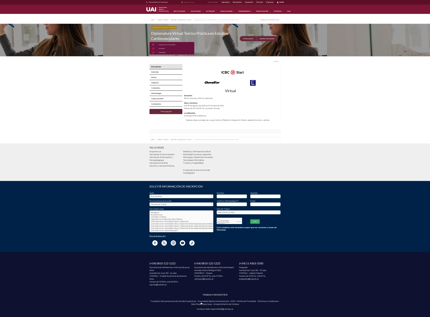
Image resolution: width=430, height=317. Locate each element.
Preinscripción (248, 39)
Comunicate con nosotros (158, 2)
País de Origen (223, 209)
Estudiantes (237, 2)
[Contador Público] (181, 217)
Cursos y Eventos (162, 19)
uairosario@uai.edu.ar (204, 279)
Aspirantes (226, 2)
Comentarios (156, 104)
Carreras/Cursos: (156, 209)
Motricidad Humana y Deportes (197, 154)
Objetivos (155, 83)
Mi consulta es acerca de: (160, 201)
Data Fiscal (196, 304)
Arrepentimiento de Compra (226, 304)
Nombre (220, 193)
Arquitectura (155, 151)
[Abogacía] (181, 212)
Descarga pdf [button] (165, 111)
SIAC (289, 11)
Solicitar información (267, 39)
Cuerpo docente (157, 98)
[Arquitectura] (181, 215)
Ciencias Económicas (158, 163)
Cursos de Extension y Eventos (164, 27)
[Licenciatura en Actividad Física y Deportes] (181, 221)
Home (152, 19)
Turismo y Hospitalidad (193, 163)
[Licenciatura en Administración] (181, 230)
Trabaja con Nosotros (215, 294)
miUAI (281, 2)
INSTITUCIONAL (180, 11)
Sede (151, 193)
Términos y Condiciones (267, 301)
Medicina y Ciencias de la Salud (181, 19)
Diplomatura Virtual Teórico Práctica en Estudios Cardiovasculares (216, 19)
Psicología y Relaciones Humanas (198, 157)
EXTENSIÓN (211, 11)
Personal (259, 2)
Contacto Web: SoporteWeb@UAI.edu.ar (215, 309)
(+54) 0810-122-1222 (162, 263)
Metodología (156, 93)
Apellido (254, 193)
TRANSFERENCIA (245, 11)
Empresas (269, 2)
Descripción (156, 67)
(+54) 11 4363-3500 (251, 263)
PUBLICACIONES (227, 11)
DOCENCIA (279, 11)
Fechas (153, 77)
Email (252, 201)
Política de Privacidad (246, 301)
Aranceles (155, 72)
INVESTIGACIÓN (263, 11)
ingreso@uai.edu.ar (158, 285)
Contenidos (155, 88)
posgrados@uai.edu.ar (249, 279)
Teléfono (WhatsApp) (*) (227, 201)
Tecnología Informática (193, 160)
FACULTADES (197, 11)
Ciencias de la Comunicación (162, 154)
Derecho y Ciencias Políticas (161, 166)
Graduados (249, 2)
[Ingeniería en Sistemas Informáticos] (181, 219)
